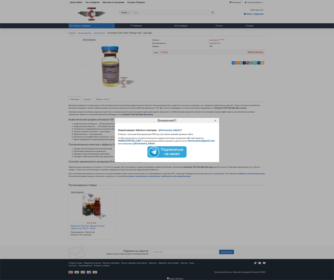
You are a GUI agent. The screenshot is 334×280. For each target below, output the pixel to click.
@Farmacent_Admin (169, 130)
